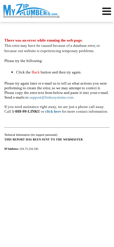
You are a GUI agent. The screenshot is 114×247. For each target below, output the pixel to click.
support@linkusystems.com (51, 97)
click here (53, 111)
